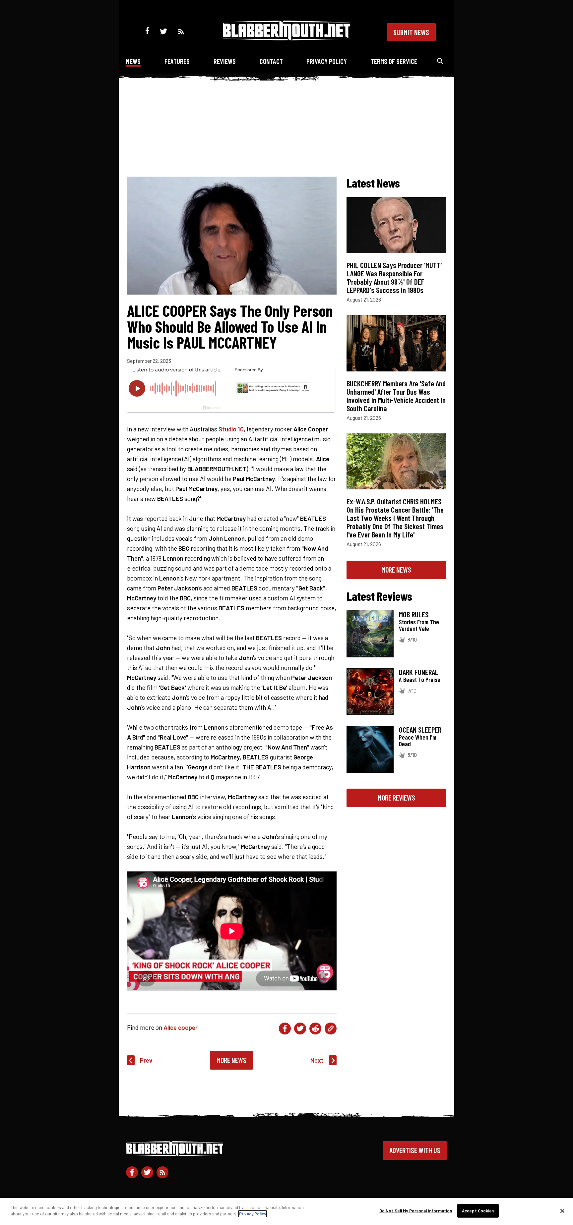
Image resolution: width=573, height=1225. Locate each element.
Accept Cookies (478, 1210)
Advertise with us (414, 1150)
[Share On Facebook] (285, 1028)
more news (396, 569)
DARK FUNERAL (418, 672)
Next (317, 1060)
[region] (286, 1211)
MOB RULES (413, 614)
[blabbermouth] (286, 38)
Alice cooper (180, 1027)
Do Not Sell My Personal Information (415, 1210)
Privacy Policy (326, 61)
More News (231, 1060)
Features (177, 61)
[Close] (562, 1210)
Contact (271, 61)
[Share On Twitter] (300, 1028)
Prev (146, 1060)
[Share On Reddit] (315, 1028)
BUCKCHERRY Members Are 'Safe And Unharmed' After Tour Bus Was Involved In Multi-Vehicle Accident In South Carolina (396, 396)
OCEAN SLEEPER (420, 729)
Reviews (225, 61)
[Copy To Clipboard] (331, 1028)
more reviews (396, 797)
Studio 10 (231, 429)
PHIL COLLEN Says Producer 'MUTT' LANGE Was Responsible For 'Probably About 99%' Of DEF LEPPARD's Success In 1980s (394, 277)
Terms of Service (394, 61)
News (133, 61)
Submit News (411, 32)
